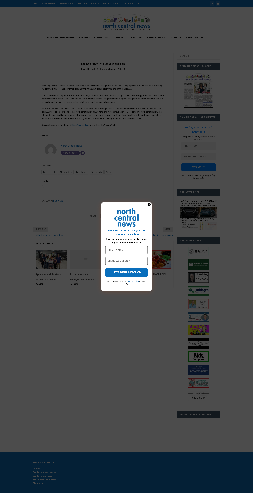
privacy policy (133, 281)
